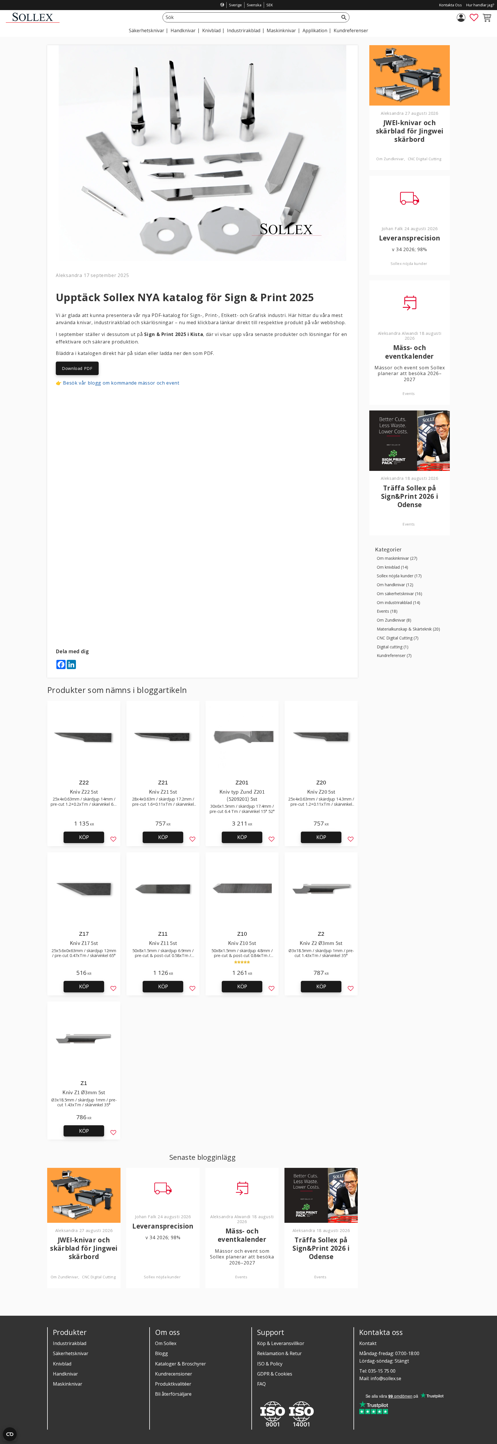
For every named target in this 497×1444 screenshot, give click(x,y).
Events (241, 1277)
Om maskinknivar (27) (397, 558)
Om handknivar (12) (395, 584)
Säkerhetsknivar (70, 1353)
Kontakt (367, 1343)
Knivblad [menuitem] (211, 30)
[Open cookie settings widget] (10, 1434)
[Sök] (344, 17)
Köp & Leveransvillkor (280, 1343)
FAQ (261, 1384)
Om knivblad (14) (392, 567)
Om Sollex (165, 1343)
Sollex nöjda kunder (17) (399, 576)
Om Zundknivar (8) (394, 620)
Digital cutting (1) (392, 647)
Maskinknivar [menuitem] (281, 30)
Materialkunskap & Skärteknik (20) (408, 629)
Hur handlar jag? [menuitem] (480, 4)
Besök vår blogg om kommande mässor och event (121, 383)
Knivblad (62, 1364)
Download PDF (77, 368)
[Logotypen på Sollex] (33, 21)
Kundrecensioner (173, 1374)
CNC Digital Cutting (99, 1277)
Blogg (161, 1353)
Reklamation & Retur (279, 1353)
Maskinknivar (67, 1384)
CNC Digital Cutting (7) (397, 638)
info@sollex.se (385, 1378)
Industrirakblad (69, 1343)
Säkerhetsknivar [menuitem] (146, 30)
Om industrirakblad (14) (398, 602)
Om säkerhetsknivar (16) (399, 593)
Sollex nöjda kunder (162, 1277)
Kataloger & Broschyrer (180, 1364)
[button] (474, 17)
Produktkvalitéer (173, 1384)
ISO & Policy (269, 1364)
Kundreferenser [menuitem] (351, 30)
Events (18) (387, 611)
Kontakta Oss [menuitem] (450, 4)
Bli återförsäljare (173, 1394)
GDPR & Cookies (274, 1374)
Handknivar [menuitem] (183, 30)
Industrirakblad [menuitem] (243, 30)
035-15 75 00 (381, 1371)
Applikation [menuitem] (315, 30)
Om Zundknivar (64, 1277)
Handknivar (65, 1374)
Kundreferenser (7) (394, 655)
